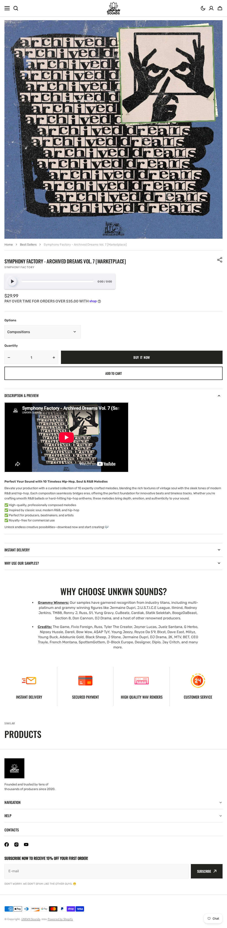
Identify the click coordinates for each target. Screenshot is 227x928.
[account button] (211, 8)
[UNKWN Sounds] (113, 8)
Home (8, 244)
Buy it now (141, 357)
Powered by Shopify (60, 919)
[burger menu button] (7, 8)
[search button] (15, 8)
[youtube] (26, 844)
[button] (203, 8)
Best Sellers (28, 244)
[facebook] (7, 844)
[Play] (12, 281)
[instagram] (16, 844)
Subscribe (204, 871)
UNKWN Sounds (30, 919)
